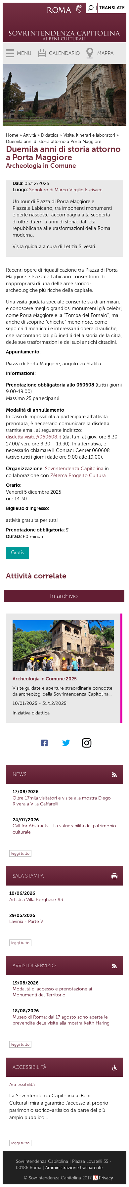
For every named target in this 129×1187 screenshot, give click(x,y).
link (117, 715)
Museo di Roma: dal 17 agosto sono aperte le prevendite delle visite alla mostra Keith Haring (61, 1020)
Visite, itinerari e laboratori (89, 135)
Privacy (106, 1177)
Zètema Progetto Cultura (78, 476)
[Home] (64, 26)
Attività (29, 135)
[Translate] (105, 6)
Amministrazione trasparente (74, 1167)
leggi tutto (20, 853)
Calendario (64, 53)
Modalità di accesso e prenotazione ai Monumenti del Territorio (52, 992)
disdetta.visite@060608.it (33, 437)
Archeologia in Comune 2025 (45, 679)
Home (12, 135)
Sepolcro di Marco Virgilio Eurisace (66, 190)
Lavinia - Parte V (26, 921)
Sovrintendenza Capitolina (74, 469)
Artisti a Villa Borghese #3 (36, 899)
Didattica (50, 135)
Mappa (105, 53)
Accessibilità (22, 1084)
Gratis (17, 552)
